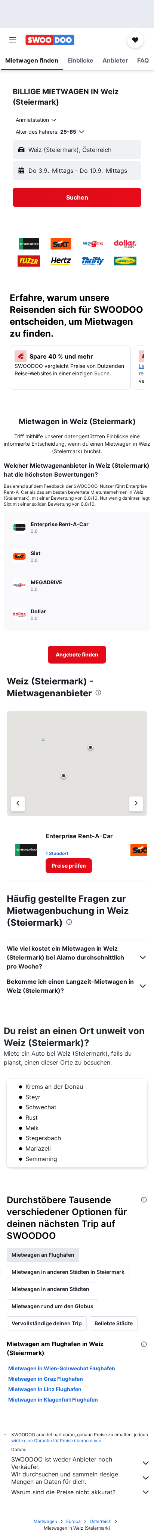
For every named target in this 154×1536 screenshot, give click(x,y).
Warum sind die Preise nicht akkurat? (63, 1492)
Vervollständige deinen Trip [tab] (47, 1323)
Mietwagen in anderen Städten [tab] (50, 1289)
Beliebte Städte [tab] (114, 1323)
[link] (77, 655)
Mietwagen (45, 1521)
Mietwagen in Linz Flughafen (44, 1389)
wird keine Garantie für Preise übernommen (56, 1440)
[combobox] (36, 120)
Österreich (100, 1521)
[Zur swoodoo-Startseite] (49, 40)
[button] (12, 40)
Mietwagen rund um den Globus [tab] (52, 1306)
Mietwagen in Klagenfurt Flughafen (53, 1399)
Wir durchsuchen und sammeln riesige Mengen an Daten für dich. (64, 1477)
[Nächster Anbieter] (136, 803)
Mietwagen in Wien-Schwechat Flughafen (61, 1368)
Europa (73, 1521)
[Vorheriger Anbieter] (18, 803)
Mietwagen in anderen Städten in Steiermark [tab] (68, 1272)
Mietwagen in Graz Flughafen (45, 1379)
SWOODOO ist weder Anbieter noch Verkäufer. (61, 1463)
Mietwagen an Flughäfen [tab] (43, 1255)
